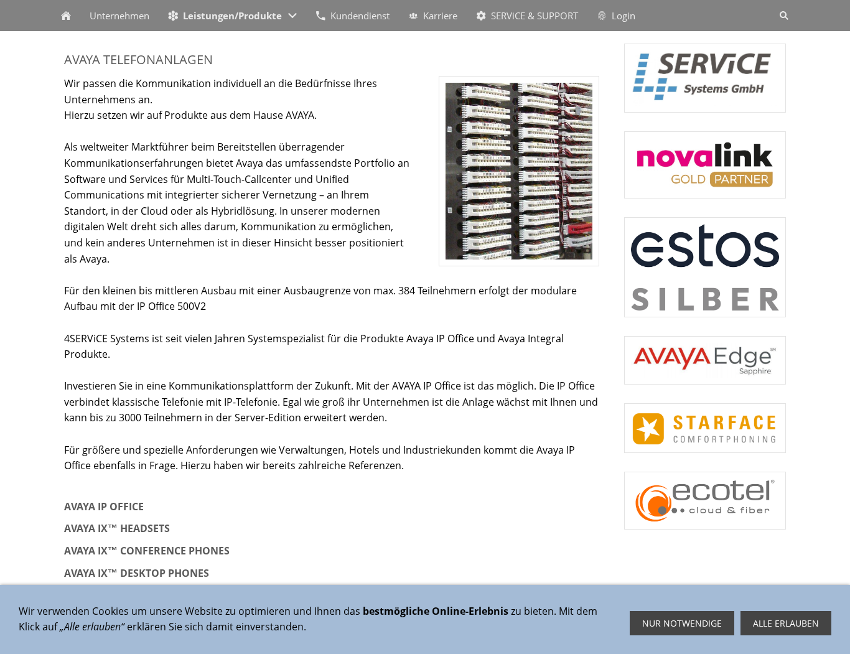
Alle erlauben (786, 623)
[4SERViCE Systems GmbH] (66, 15)
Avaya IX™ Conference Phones (147, 551)
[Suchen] (784, 15)
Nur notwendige (682, 623)
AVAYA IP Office (104, 506)
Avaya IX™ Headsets (117, 528)
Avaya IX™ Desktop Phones (136, 573)
